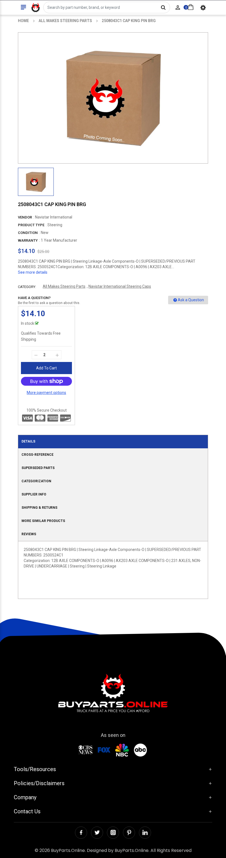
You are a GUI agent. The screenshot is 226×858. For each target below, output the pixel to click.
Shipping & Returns (39, 508)
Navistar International (53, 217)
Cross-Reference (37, 455)
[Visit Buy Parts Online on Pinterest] (129, 833)
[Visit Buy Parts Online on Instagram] (113, 833)
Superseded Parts (38, 468)
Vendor (25, 217)
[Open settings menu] (203, 7)
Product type (31, 225)
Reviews (28, 534)
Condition (28, 233)
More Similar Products (43, 521)
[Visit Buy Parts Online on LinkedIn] (145, 833)
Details (28, 441)
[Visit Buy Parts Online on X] (97, 833)
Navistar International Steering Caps (119, 286)
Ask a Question (191, 300)
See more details (32, 272)
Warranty (28, 240)
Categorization (36, 481)
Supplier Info (33, 494)
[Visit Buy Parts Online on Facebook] (81, 833)
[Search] (163, 7)
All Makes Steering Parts (64, 286)
